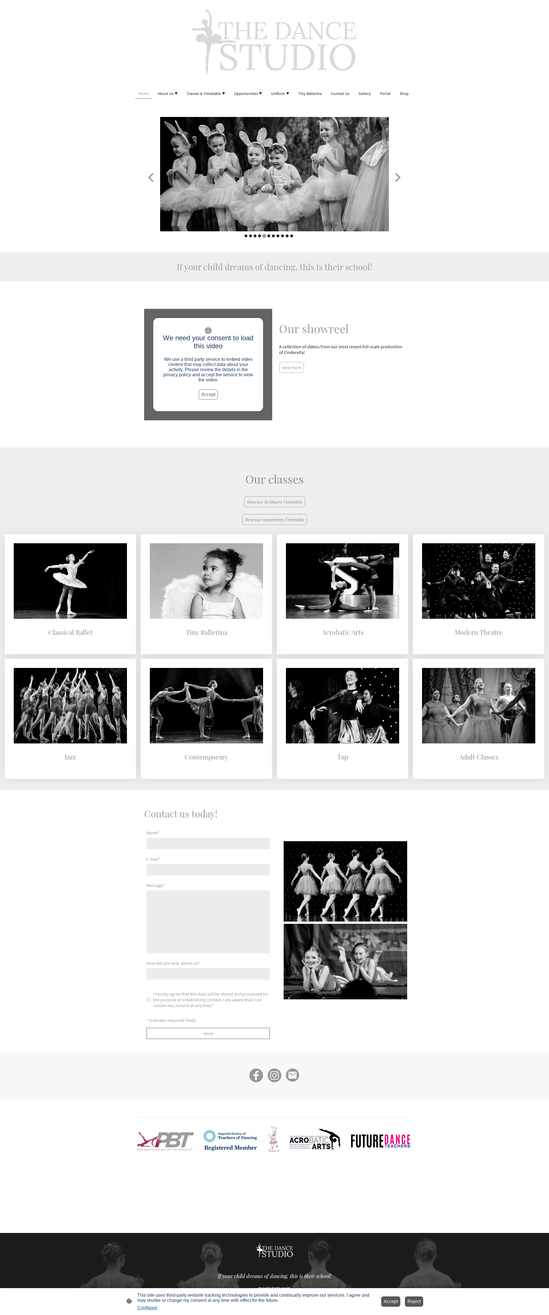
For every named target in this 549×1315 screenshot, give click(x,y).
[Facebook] (256, 1075)
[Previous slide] (151, 177)
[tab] (245, 235)
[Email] (293, 1075)
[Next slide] (397, 177)
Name (152, 832)
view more (291, 367)
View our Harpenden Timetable (274, 519)
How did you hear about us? (173, 963)
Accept (208, 394)
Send (208, 1033)
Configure (147, 1307)
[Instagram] (274, 1075)
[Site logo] (274, 41)
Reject (414, 1301)
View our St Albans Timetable (275, 502)
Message (155, 885)
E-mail (153, 859)
